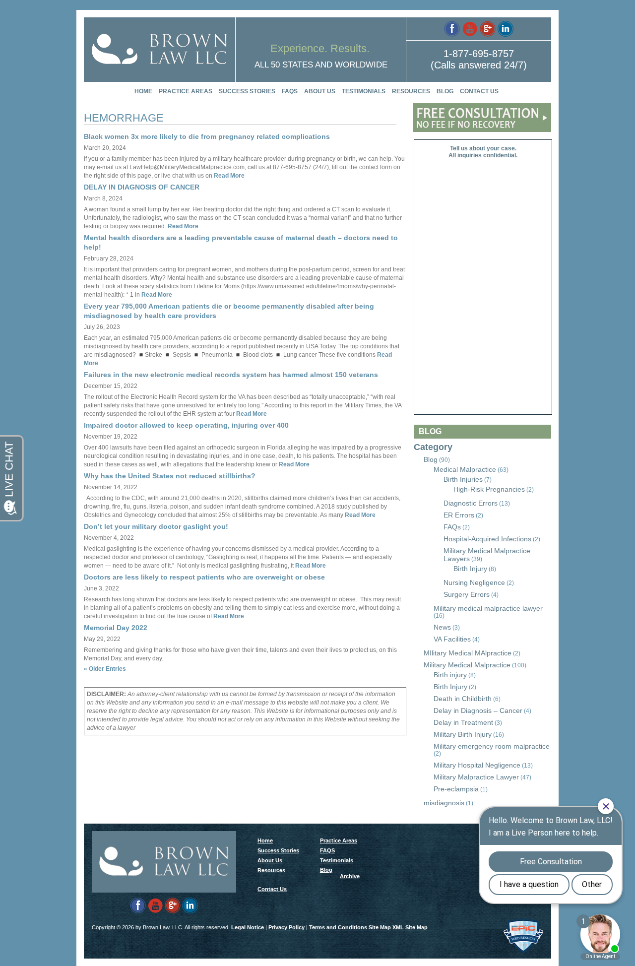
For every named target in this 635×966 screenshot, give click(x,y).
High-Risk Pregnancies (489, 489)
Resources (411, 91)
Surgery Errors (467, 594)
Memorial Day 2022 (115, 628)
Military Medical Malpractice (467, 665)
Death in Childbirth (463, 699)
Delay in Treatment (463, 722)
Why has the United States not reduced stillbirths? (169, 476)
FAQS (290, 91)
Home (143, 91)
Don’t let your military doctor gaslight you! (156, 526)
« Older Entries (105, 668)
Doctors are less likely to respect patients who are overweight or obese (204, 577)
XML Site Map (410, 927)
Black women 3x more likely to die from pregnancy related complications (207, 136)
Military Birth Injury (463, 734)
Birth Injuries (463, 479)
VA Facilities (452, 639)
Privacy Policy (286, 927)
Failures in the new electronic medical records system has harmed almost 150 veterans (231, 375)
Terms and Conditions (338, 927)
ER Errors (459, 515)
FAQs (452, 527)
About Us (319, 91)
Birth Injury (470, 569)
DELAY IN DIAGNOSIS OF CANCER (141, 187)
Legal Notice (247, 927)
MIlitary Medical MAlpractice (467, 653)
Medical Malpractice (465, 469)
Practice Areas (185, 91)
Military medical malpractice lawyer (488, 608)
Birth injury (450, 675)
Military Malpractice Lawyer (476, 777)
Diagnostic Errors (471, 503)
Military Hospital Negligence (477, 765)
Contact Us (479, 91)
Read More (228, 175)
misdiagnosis (444, 803)
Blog (445, 91)
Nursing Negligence (474, 582)
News (442, 627)
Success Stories (247, 91)
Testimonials (363, 91)
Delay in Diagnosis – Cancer (478, 710)
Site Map (380, 927)
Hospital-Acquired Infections (487, 539)
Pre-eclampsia (456, 789)
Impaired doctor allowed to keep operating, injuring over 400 (186, 425)
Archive (350, 876)
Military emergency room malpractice (492, 746)
